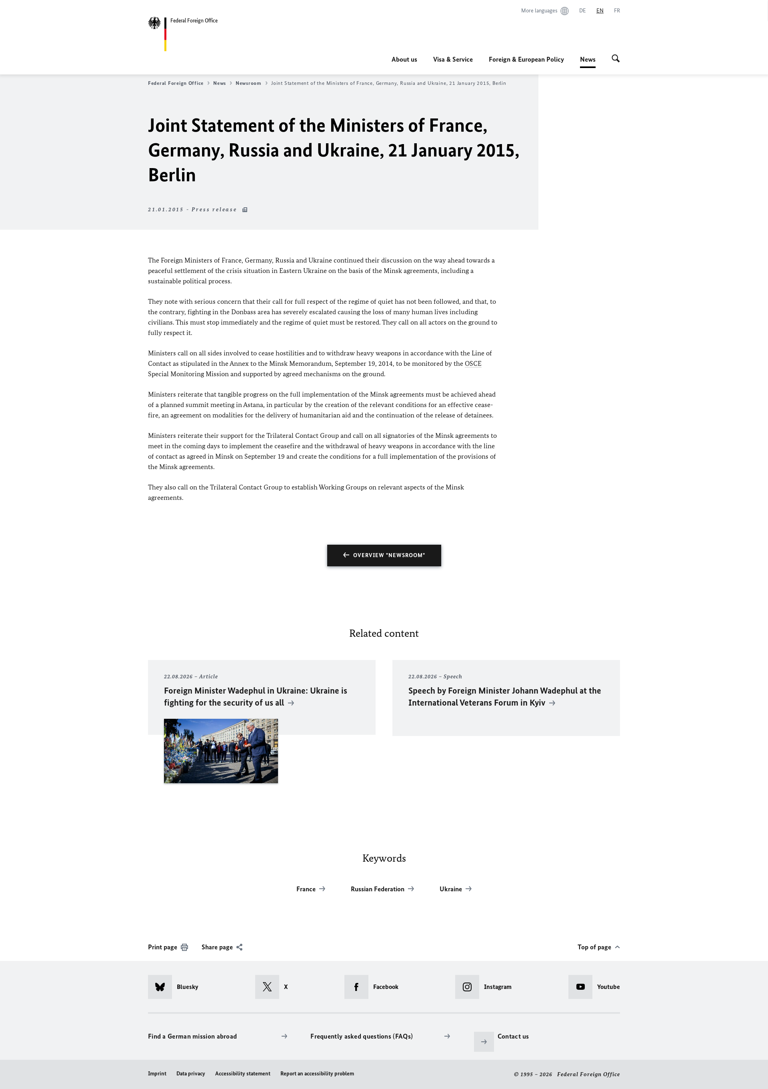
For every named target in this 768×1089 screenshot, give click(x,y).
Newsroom (249, 83)
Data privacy (190, 1073)
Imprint (157, 1073)
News (588, 61)
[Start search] (616, 59)
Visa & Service (453, 59)
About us (404, 59)
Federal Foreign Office (176, 83)
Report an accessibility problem (317, 1073)
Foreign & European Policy (526, 59)
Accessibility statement (242, 1073)
